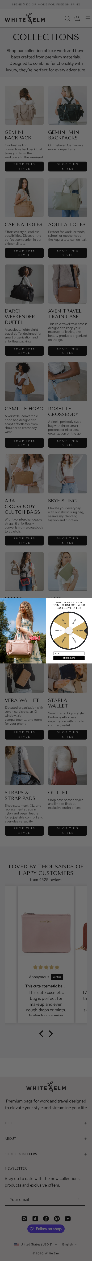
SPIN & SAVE (69, 658)
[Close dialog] (2, 599)
